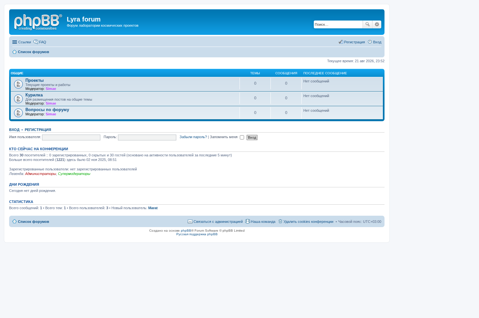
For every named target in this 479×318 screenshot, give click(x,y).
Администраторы (40, 174)
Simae (51, 89)
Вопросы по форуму (47, 109)
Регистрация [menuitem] (354, 42)
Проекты (34, 80)
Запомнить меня (224, 137)
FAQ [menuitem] (42, 42)
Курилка (34, 95)
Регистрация (38, 130)
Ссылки (24, 42)
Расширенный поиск (376, 24)
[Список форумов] (39, 21)
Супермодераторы (74, 174)
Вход (14, 130)
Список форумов (33, 222)
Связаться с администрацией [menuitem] (218, 222)
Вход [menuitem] (377, 42)
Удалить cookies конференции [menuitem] (308, 222)
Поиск (367, 24)
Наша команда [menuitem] (263, 222)
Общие (17, 73)
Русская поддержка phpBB (197, 234)
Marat (153, 208)
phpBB (186, 230)
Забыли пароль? (193, 137)
